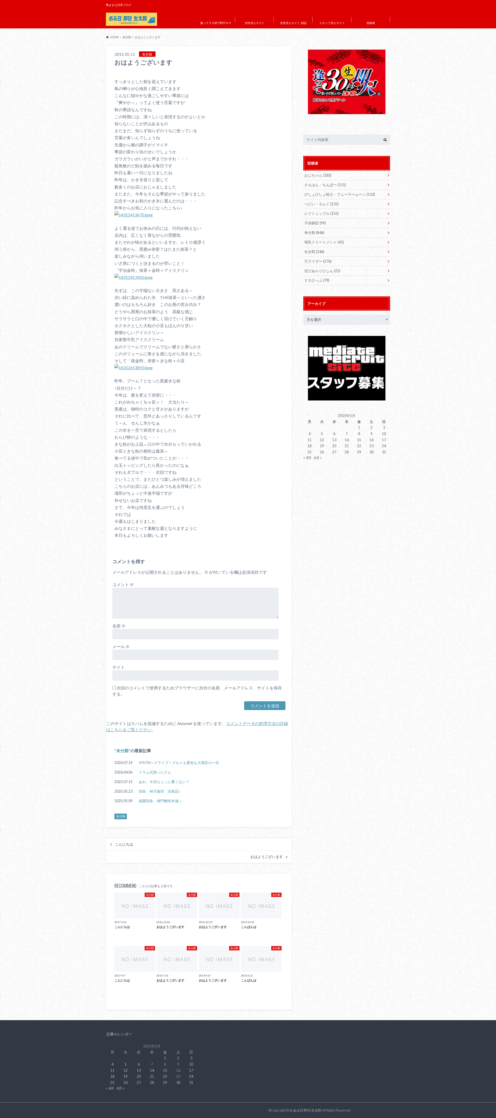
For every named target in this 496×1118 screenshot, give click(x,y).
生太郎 (314, 251)
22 (359, 446)
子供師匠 (315, 223)
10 (384, 433)
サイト (118, 667)
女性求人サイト (255, 23)
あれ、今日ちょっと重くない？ (164, 782)
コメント (123, 584)
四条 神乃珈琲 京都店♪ (159, 791)
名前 (119, 625)
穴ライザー (317, 261)
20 (334, 446)
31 (384, 452)
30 (371, 452)
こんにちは (124, 844)
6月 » (318, 457)
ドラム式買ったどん (155, 772)
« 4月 (307, 457)
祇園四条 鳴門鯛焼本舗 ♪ (160, 801)
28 (347, 452)
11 (309, 440)
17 (384, 440)
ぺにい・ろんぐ (321, 204)
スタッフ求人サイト (332, 23)
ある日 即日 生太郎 (307, 1110)
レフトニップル (321, 213)
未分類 (122, 750)
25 (309, 452)
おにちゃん (317, 175)
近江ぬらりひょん (322, 271)
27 (334, 452)
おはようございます (266, 857)
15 (359, 440)
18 (309, 446)
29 (359, 452)
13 (334, 440)
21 (347, 446)
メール (121, 646)
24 (384, 446)
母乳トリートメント (324, 242)
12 (322, 440)
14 (347, 440)
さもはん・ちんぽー (325, 185)
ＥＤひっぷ (316, 280)
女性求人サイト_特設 (293, 23)
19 (322, 446)
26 (322, 452)
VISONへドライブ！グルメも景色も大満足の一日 (179, 762)
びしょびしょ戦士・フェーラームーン (339, 194)
